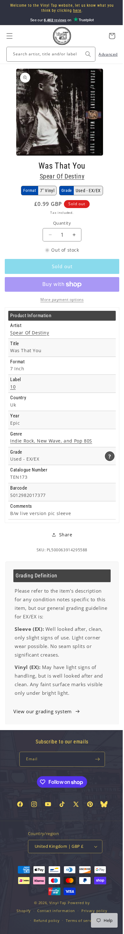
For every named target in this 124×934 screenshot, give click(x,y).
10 (13, 387)
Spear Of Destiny (59, 176)
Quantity (59, 223)
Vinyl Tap (55, 916)
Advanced (103, 54)
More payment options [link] (59, 299)
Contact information (53, 924)
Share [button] (63, 535)
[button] (10, 36)
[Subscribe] (95, 759)
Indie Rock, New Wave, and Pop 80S (51, 441)
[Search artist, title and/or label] (83, 54)
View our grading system (42, 711)
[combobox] (48, 54)
